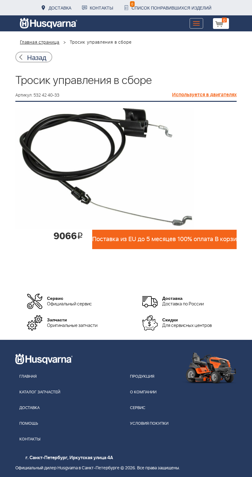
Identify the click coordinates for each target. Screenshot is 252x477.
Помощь (28, 424)
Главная (28, 377)
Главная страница (40, 42)
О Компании (143, 392)
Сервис (137, 408)
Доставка (60, 8)
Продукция (142, 377)
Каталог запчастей (39, 392)
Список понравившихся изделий (171, 6)
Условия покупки (149, 424)
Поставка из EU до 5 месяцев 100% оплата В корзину (164, 239)
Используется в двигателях (204, 94)
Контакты (101, 8)
